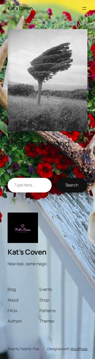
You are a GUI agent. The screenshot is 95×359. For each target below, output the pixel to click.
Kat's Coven (20, 8)
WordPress (78, 348)
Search (71, 185)
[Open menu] (84, 8)
